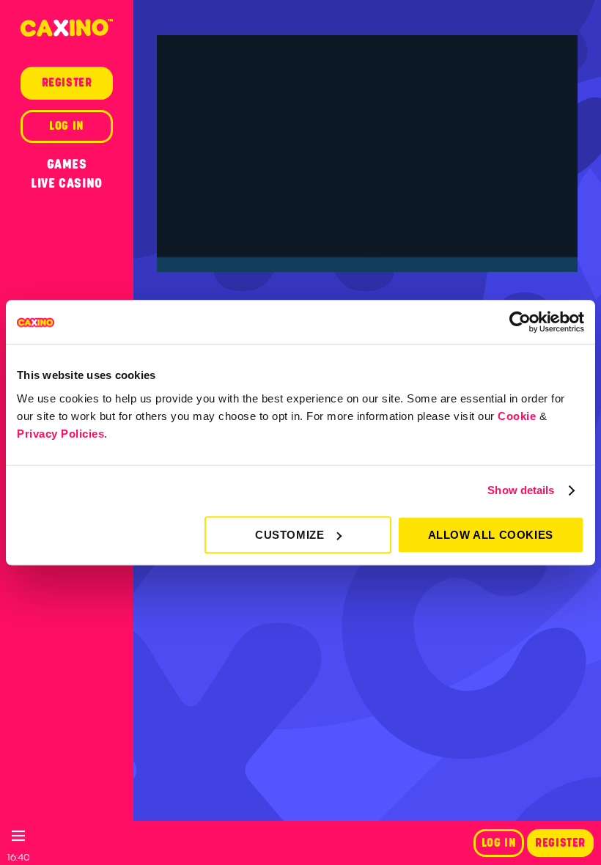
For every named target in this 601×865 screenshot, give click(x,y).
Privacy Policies (60, 433)
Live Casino (67, 183)
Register (560, 843)
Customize (289, 535)
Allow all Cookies (490, 535)
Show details (520, 490)
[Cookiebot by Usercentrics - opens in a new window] (520, 322)
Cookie (517, 416)
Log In (499, 843)
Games (67, 164)
